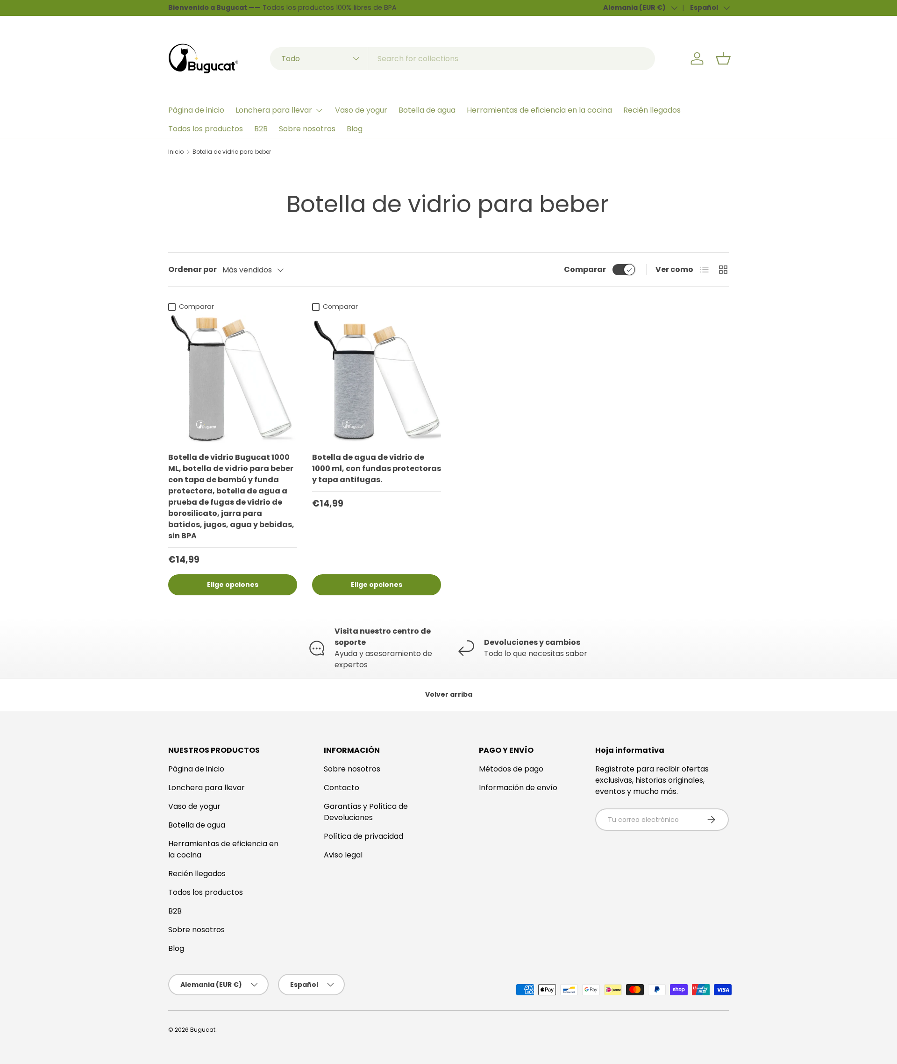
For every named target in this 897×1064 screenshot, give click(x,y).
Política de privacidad (363, 836)
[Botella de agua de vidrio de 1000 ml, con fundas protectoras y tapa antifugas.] (376, 379)
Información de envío (518, 787)
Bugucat (202, 1030)
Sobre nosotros (307, 128)
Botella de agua (427, 110)
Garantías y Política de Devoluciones (366, 812)
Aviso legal (343, 855)
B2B (261, 128)
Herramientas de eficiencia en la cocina (539, 110)
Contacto (341, 787)
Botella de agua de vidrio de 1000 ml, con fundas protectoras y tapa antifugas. (376, 468)
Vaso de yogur (361, 110)
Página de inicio (196, 110)
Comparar (585, 269)
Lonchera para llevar (273, 110)
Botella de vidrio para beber (231, 152)
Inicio (176, 152)
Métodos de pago (511, 769)
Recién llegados (652, 110)
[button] (723, 58)
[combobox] (462, 58)
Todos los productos (205, 128)
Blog (355, 128)
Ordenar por (192, 269)
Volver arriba (448, 694)
